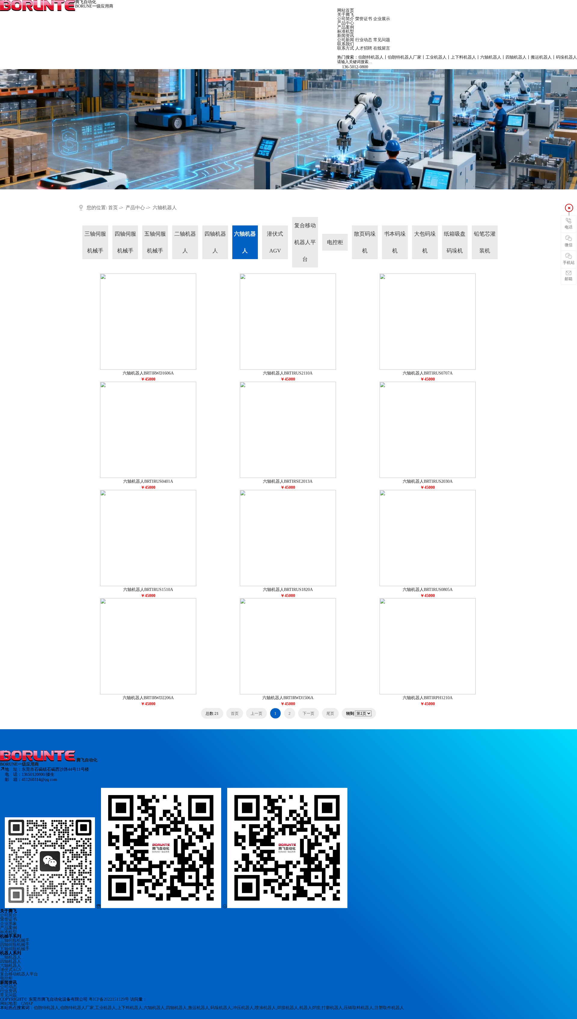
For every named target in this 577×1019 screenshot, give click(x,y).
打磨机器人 (332, 1007)
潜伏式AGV (275, 242)
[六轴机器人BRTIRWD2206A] (148, 693)
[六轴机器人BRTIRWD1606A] (148, 368)
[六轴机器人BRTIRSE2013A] (288, 476)
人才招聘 (363, 48)
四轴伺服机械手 (125, 242)
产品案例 (345, 27)
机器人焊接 (309, 1007)
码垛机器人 (566, 57)
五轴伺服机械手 (155, 242)
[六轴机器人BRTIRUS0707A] (428, 368)
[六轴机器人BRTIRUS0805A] (428, 585)
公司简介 (345, 19)
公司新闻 (345, 40)
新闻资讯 (345, 35)
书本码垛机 (395, 242)
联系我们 (345, 44)
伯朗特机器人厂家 (404, 57)
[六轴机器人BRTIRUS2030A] (428, 476)
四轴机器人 (516, 57)
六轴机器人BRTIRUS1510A (148, 589)
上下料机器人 (463, 57)
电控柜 (335, 242)
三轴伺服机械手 (95, 242)
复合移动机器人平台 (305, 242)
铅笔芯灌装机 (485, 242)
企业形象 (8, 923)
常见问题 (381, 40)
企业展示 (381, 19)
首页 (113, 207)
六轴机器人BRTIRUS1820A (288, 589)
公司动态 (8, 986)
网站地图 (8, 1003)
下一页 (308, 713)
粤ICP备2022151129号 (109, 999)
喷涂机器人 (265, 1007)
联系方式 (345, 48)
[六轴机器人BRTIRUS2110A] (288, 368)
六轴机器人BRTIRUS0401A (148, 481)
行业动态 (363, 40)
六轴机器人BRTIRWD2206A (148, 698)
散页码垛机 (365, 242)
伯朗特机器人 (370, 57)
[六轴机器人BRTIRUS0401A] (148, 476)
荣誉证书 (363, 19)
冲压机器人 (243, 1007)
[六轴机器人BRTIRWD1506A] (288, 693)
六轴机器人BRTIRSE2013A (288, 481)
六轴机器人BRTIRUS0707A (428, 373)
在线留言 (381, 48)
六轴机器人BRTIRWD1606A (148, 373)
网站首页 (345, 10)
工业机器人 (436, 57)
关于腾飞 (345, 14)
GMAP (27, 1003)
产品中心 (345, 23)
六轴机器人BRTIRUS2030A (428, 481)
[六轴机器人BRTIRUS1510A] (148, 585)
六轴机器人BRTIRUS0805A (428, 589)
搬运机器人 (541, 57)
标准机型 (345, 31)
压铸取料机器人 (358, 1007)
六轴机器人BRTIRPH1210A (428, 698)
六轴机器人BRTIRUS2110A (288, 373)
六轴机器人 (490, 57)
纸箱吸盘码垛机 (455, 242)
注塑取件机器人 (389, 1007)
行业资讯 (8, 991)
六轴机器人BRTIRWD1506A (287, 698)
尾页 (330, 713)
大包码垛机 (425, 242)
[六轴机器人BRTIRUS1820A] (288, 585)
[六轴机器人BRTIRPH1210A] (428, 693)
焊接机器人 (287, 1007)
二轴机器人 (185, 242)
